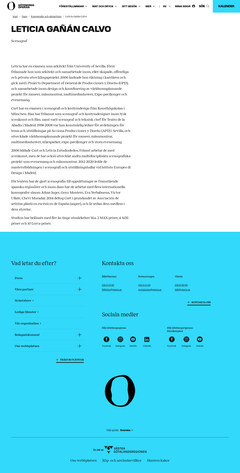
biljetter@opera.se (112, 289)
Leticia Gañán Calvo (76, 16)
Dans (24, 16)
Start (15, 16)
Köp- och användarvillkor (121, 460)
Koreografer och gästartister (46, 16)
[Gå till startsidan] (21, 6)
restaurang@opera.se (149, 289)
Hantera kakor (158, 460)
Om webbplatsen (83, 460)
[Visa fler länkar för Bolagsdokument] (79, 334)
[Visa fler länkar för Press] (79, 278)
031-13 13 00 (108, 285)
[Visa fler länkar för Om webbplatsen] (79, 346)
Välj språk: (112, 430)
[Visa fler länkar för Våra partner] (79, 289)
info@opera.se (182, 289)
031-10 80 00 (181, 285)
